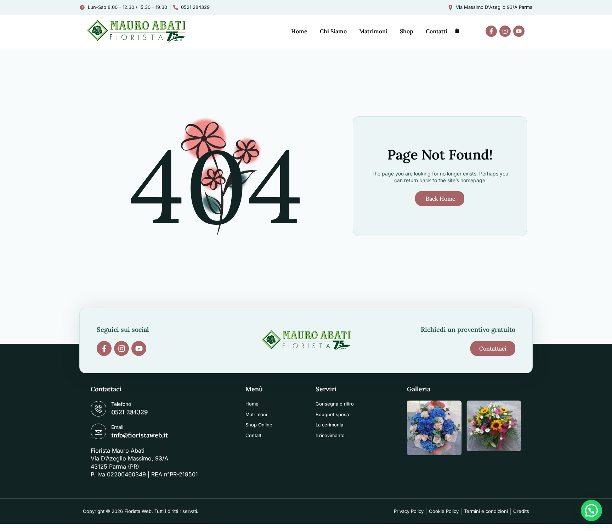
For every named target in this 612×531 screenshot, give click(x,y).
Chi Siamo (333, 31)
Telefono (121, 404)
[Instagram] (505, 31)
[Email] (98, 431)
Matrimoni (373, 31)
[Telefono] (98, 409)
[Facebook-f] (491, 31)
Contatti (436, 31)
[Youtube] (519, 31)
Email (117, 427)
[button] (591, 510)
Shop (406, 31)
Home (299, 31)
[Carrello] (457, 30)
